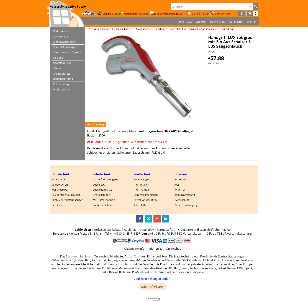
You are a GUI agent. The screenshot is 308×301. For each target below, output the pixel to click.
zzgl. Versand (214, 63)
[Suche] (255, 6)
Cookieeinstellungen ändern (152, 279)
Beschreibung (95, 124)
